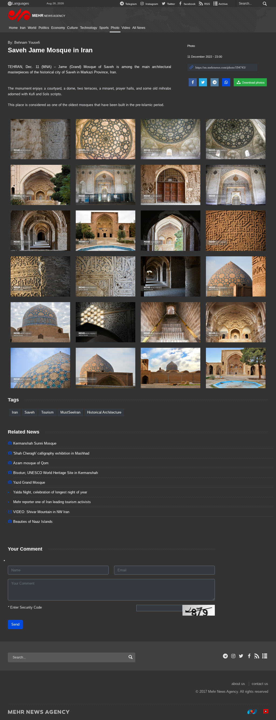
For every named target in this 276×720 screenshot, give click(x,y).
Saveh (29, 412)
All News (138, 28)
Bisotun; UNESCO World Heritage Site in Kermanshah (55, 473)
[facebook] (249, 656)
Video (126, 28)
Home (13, 28)
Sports (104, 28)
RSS (206, 3)
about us (238, 684)
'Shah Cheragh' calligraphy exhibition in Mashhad (51, 453)
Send (15, 624)
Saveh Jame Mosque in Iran (50, 50)
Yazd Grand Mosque (29, 482)
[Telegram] (225, 656)
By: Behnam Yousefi (24, 42)
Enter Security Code (25, 607)
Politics (44, 28)
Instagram (151, 3)
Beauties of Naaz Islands (33, 522)
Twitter (170, 3)
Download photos (253, 82)
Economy (58, 28)
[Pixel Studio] (263, 711)
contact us (260, 684)
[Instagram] (233, 656)
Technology (88, 28)
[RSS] (257, 656)
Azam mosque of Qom (31, 463)
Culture (72, 28)
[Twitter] (241, 656)
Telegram (131, 3)
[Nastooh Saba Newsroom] (249, 711)
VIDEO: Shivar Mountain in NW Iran (41, 512)
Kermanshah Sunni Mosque (34, 443)
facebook (189, 3)
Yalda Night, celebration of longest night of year (50, 492)
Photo (115, 28)
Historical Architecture (104, 412)
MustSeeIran (70, 412)
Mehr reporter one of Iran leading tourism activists (52, 502)
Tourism (47, 412)
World (32, 28)
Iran (23, 28)
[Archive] (264, 656)
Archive (223, 3)
